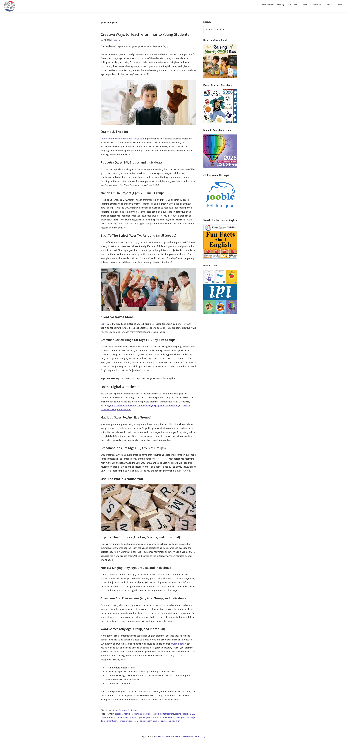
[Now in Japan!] (220, 271)
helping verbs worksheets (165, 405)
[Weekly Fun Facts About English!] (220, 226)
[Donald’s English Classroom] (220, 136)
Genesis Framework (181, 736)
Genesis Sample (163, 736)
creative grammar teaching (146, 713)
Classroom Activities (122, 713)
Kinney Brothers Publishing (125, 710)
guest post (180, 717)
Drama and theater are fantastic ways (120, 138)
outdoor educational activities (128, 720)
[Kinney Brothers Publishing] (220, 91)
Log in (204, 736)
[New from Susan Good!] (220, 46)
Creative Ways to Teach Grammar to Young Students (145, 34)
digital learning (167, 713)
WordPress (196, 736)
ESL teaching (122, 717)
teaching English (172, 720)
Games (104, 323)
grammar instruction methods (160, 717)
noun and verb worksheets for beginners (130, 405)
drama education (183, 713)
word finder (178, 643)
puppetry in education (153, 720)
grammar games (137, 717)
